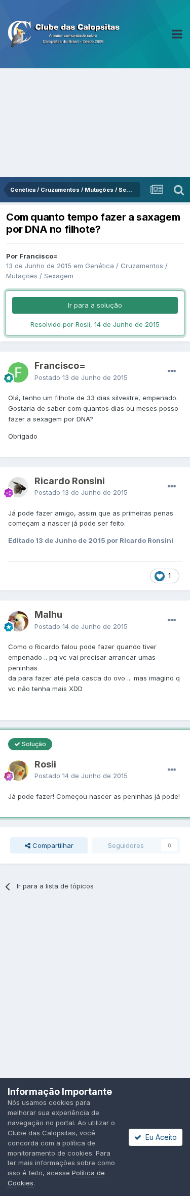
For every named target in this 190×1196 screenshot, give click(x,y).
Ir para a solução (95, 305)
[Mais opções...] (172, 371)
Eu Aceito (159, 1137)
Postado (81, 377)
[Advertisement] (95, 122)
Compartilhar (51, 845)
